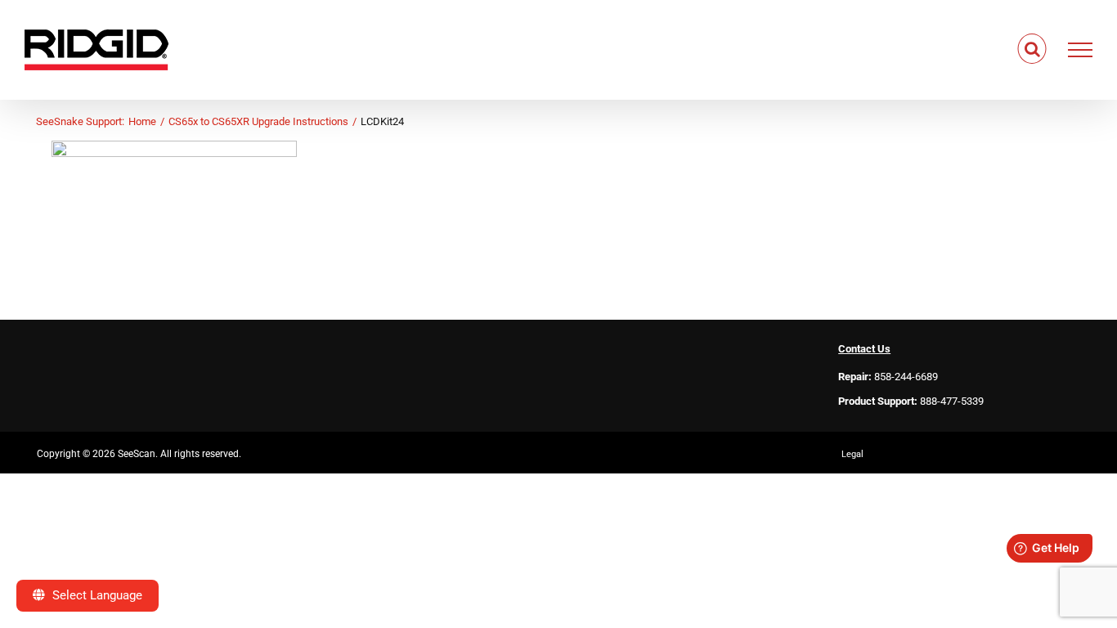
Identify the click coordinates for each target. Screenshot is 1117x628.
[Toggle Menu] (1080, 50)
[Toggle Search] (1032, 49)
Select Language (95, 595)
